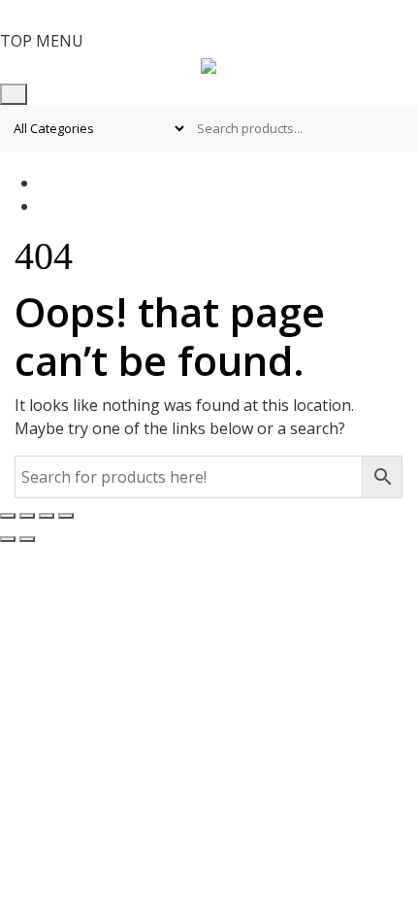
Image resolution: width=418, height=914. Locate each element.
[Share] (46, 516)
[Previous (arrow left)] (8, 539)
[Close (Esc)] (66, 516)
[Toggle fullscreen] (27, 516)
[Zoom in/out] (8, 516)
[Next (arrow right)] (27, 539)
